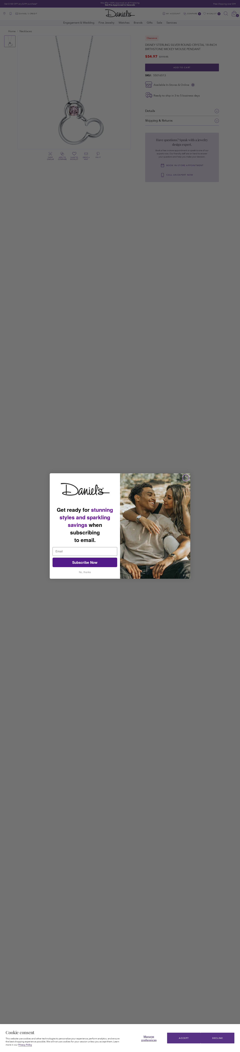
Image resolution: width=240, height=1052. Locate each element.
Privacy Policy (25, 1044)
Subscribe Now (85, 562)
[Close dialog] (186, 478)
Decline (217, 1038)
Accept (184, 1038)
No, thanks (85, 572)
